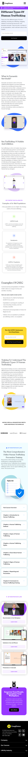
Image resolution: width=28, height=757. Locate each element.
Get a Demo (14, 710)
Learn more (14, 621)
